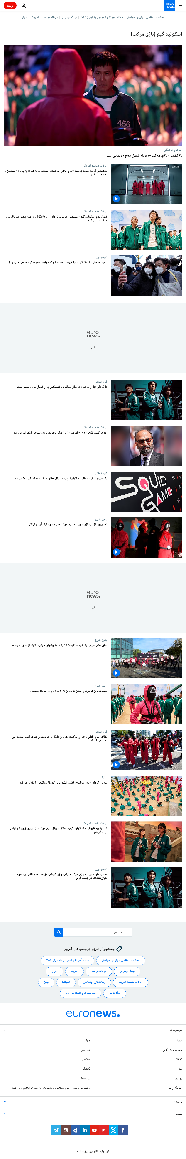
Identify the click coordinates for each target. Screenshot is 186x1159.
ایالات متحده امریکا (95, 165)
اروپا (179, 1040)
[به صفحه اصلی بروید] (169, 5)
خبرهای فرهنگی (173, 150)
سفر (180, 1069)
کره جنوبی (101, 257)
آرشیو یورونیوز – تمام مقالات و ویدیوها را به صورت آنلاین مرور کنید (51, 1088)
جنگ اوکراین (69, 17)
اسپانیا (66, 982)
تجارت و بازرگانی (172, 1050)
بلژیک (104, 777)
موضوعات (176, 1030)
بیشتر (179, 1114)
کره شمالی (101, 473)
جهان (87, 1040)
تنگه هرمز (114, 993)
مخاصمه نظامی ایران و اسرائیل (146, 17)
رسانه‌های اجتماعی (94, 982)
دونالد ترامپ (50, 17)
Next (179, 1059)
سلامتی (85, 1059)
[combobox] (93, 932)
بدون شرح (101, 519)
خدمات (178, 1102)
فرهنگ (86, 1069)
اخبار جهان (101, 686)
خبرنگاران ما (175, 1088)
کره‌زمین (85, 1050)
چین (46, 982)
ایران (24, 17)
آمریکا (35, 17)
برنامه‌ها (85, 1078)
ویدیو (178, 1078)
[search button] (58, 932)
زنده (10, 5)
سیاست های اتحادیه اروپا (81, 993)
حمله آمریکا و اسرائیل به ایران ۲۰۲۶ (102, 17)
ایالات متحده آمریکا (130, 982)
